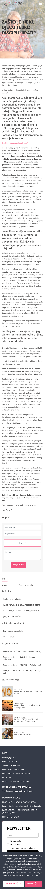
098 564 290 (14, 765)
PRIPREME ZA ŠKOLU (10, 817)
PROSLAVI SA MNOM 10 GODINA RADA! (19, 802)
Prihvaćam (33, 883)
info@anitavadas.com (16, 769)
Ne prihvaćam (14, 883)
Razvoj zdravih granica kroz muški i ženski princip (21, 806)
